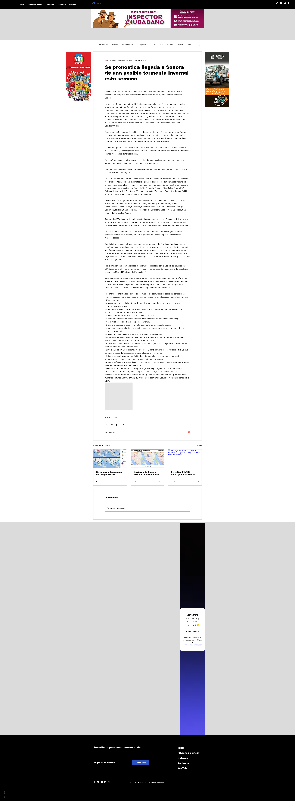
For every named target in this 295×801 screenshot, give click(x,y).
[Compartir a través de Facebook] (106, 425)
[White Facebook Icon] (94, 782)
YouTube (182, 768)
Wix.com (163, 782)
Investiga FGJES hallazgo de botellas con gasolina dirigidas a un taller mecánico (185, 473)
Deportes (142, 45)
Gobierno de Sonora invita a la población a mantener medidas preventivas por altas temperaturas (146, 473)
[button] (199, 45)
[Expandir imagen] (119, 396)
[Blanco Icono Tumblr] (288, 3)
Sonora (115, 45)
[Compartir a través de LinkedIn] (117, 425)
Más (189, 45)
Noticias (182, 758)
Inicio (180, 748)
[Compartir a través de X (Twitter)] (112, 425)
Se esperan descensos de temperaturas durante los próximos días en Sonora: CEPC (109, 473)
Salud (153, 45)
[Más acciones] (188, 60)
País (161, 45)
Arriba (4, 794)
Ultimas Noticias (128, 45)
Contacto (183, 763)
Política (180, 45)
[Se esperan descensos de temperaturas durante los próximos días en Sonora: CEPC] (110, 458)
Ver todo (198, 445)
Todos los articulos (100, 45)
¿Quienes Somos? (188, 753)
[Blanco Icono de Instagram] (284, 3)
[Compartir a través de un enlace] (123, 425)
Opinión (170, 45)
